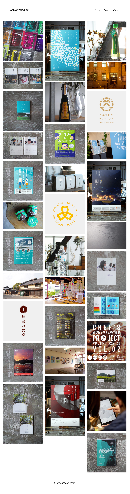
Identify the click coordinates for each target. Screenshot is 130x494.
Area (106, 10)
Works (115, 10)
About (97, 10)
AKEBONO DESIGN (19, 10)
